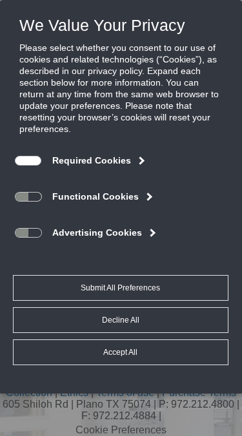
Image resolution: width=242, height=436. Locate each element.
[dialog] (121, 196)
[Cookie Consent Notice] (121, 197)
